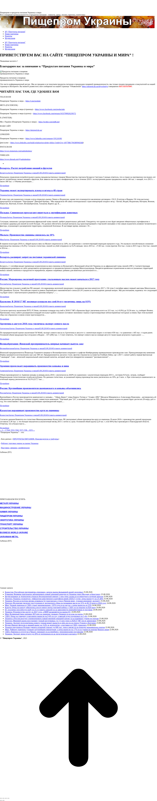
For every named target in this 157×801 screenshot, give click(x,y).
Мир (2, 239)
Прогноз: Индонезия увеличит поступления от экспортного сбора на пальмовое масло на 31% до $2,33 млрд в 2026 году (55, 603)
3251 (31, 430)
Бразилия (4, 306)
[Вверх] (78, 795)
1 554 (7, 430)
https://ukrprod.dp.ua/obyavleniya (95, 86)
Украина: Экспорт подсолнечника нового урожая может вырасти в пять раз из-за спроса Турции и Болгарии (50, 623)
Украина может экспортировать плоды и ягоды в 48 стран (31, 190)
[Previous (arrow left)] (1, 800)
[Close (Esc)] (1, 798)
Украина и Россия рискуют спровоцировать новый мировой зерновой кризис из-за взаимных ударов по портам (52, 619)
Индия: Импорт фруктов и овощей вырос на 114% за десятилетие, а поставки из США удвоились (46, 625)
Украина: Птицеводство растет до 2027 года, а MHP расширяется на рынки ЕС (38, 612)
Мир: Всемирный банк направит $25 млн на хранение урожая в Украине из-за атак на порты (44, 614)
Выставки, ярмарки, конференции (15, 448)
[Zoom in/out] (8, 798)
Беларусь (3, 173)
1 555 (11, 430)
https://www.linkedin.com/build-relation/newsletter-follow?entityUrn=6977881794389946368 (46, 143)
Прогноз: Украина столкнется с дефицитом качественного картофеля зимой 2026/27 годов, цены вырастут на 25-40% (54, 599)
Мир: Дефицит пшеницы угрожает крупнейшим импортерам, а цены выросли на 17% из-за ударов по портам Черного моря (57, 630)
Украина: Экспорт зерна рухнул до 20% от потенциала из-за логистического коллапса (41, 634)
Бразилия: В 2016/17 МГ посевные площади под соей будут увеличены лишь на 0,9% (45, 301)
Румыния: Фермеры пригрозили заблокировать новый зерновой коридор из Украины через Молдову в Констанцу (52, 594)
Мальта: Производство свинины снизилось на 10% (27, 235)
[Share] (3, 798)
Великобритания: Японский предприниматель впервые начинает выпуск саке (41, 343)
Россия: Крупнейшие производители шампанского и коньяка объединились (40, 388)
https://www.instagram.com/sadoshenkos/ (16, 151)
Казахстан (4, 415)
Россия (3, 284)
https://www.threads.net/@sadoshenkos (15, 159)
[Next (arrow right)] (3, 800)
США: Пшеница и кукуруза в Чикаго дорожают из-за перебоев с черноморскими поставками (44, 632)
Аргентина (4, 328)
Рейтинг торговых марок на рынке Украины (19, 443)
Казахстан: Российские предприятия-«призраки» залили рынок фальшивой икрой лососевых (44, 592)
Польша (3, 217)
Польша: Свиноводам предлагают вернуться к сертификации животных (39, 212)
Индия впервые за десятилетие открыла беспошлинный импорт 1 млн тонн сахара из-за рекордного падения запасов (54, 596)
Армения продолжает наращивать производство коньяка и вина (34, 366)
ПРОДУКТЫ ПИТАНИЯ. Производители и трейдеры (35, 439)
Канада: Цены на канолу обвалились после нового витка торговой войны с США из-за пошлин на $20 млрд (50, 607)
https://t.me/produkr (33, 101)
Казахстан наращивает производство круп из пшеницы (29, 410)
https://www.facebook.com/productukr (50, 109)
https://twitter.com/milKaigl (49, 122)
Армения (4, 371)
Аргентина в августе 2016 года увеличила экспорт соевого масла (34, 323)
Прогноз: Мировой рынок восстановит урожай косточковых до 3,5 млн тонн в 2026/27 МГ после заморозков (50, 621)
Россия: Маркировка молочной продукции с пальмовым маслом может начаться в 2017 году (49, 279)
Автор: (22, 173)
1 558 (25, 430)
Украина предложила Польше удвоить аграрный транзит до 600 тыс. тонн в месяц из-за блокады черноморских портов (55, 627)
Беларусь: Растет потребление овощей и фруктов (26, 168)
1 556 (16, 430)
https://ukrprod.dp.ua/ (34, 130)
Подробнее (4, 186)
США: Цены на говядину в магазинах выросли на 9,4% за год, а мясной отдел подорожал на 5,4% (46, 616)
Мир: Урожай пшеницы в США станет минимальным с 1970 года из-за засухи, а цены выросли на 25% (48, 605)
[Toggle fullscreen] (6, 798)
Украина (3, 195)
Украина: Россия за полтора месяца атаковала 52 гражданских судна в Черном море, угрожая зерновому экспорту (52, 601)
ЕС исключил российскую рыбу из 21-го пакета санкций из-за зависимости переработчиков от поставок (48, 610)
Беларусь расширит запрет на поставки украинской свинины (33, 257)
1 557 (20, 430)
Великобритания (7, 348)
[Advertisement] (44, 5)
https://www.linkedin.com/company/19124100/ (44, 138)
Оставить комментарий (56, 173)
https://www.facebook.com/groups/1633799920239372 (54, 113)
